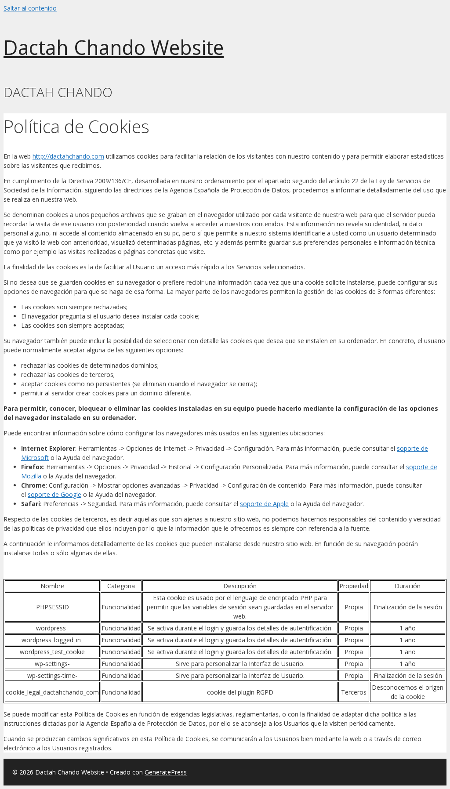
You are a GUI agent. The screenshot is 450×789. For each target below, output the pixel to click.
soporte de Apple (264, 503)
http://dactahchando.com (68, 156)
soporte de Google (54, 494)
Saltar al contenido (30, 8)
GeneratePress (166, 772)
